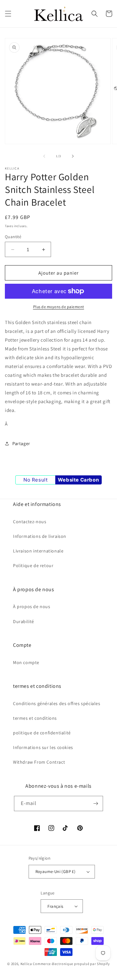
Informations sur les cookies (43, 747)
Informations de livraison (39, 536)
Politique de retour (33, 565)
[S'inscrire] (95, 803)
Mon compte (26, 662)
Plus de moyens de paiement (58, 306)
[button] (8, 14)
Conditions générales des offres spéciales (56, 703)
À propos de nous (31, 606)
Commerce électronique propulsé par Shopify (71, 963)
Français (55, 906)
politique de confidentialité (42, 733)
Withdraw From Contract (39, 762)
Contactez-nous (29, 521)
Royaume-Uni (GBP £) (55, 871)
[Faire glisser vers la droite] (73, 156)
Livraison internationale (38, 551)
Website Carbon (78, 480)
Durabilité (23, 621)
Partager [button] (21, 443)
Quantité (13, 236)
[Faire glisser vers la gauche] (44, 156)
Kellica (26, 963)
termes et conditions (35, 718)
